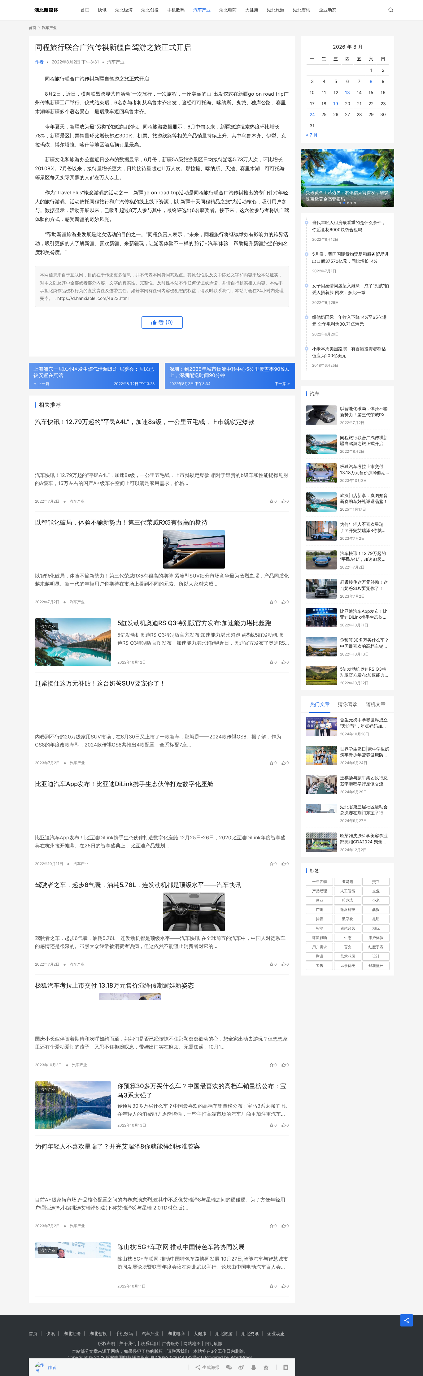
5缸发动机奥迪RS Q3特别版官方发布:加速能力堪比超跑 (194, 623)
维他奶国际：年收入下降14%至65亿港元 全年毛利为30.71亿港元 (349, 311)
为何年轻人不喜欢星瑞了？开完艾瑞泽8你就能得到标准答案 (117, 1146)
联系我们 (149, 1343)
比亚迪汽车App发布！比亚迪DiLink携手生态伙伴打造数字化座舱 (124, 784)
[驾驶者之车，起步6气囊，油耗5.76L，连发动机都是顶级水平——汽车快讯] (162, 912)
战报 (376, 899)
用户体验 (375, 927)
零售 (319, 955)
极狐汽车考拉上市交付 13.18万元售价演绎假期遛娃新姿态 (114, 985)
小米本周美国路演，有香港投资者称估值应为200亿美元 (349, 342)
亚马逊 (347, 871)
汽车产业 (202, 9)
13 (347, 82)
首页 (85, 9)
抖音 (319, 909)
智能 (319, 918)
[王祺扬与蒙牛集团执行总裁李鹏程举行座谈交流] (321, 774)
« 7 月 (312, 125)
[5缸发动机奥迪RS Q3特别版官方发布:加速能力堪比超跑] (73, 642)
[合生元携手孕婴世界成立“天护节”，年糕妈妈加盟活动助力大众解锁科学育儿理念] (321, 716)
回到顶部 (213, 1343)
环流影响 (319, 927)
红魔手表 (375, 937)
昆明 (376, 909)
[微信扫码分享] (228, 347)
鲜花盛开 (375, 955)
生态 (347, 927)
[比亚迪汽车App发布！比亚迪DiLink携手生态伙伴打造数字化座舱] (162, 811)
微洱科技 (347, 899)
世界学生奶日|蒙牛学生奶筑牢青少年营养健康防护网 (364, 745)
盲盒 (347, 937)
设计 (376, 946)
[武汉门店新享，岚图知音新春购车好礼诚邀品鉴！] (321, 492)
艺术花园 (347, 946)
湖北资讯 (301, 9)
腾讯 (319, 946)
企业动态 (327, 9)
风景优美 (347, 955)
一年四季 (319, 871)
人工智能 (347, 881)
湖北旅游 (275, 9)
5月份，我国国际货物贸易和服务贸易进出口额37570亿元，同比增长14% (350, 247)
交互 (376, 871)
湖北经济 (124, 9)
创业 (319, 890)
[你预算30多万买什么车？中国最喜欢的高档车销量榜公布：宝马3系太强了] (73, 1105)
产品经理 (319, 881)
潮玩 (376, 918)
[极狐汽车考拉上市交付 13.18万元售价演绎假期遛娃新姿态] (162, 1012)
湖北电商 (228, 9)
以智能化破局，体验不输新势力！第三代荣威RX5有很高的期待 (121, 522)
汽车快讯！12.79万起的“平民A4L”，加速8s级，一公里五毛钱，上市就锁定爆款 (145, 422)
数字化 (347, 909)
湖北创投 (150, 9)
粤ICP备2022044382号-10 (177, 1357)
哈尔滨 (347, 890)
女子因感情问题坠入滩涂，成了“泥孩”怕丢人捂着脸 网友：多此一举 (350, 279)
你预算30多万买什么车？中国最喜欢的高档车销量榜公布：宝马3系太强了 (201, 1090)
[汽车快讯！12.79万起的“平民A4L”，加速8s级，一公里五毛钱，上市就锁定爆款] (162, 449)
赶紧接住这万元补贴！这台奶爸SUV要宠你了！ (100, 683)
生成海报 (210, 347)
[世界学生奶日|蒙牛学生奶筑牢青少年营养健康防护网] (321, 745)
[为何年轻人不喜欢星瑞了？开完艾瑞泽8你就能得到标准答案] (162, 1173)
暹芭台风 (347, 918)
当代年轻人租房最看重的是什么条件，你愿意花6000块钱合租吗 (349, 216)
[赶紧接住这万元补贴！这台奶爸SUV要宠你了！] (162, 710)
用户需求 (319, 937)
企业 (376, 881)
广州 (319, 899)
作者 (39, 61)
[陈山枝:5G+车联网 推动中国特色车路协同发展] (73, 1266)
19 (335, 93)
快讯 (102, 9)
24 (312, 104)
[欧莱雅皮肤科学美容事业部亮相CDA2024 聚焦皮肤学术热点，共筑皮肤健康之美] (321, 832)
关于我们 (128, 1343)
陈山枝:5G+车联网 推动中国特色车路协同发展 (181, 1247)
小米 (376, 890)
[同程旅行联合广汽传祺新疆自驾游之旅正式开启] (321, 434)
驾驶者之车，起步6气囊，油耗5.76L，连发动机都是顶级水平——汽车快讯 (138, 885)
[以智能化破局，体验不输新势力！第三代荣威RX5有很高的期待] (162, 549)
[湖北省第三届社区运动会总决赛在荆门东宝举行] (321, 803)
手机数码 (176, 9)
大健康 (251, 9)
